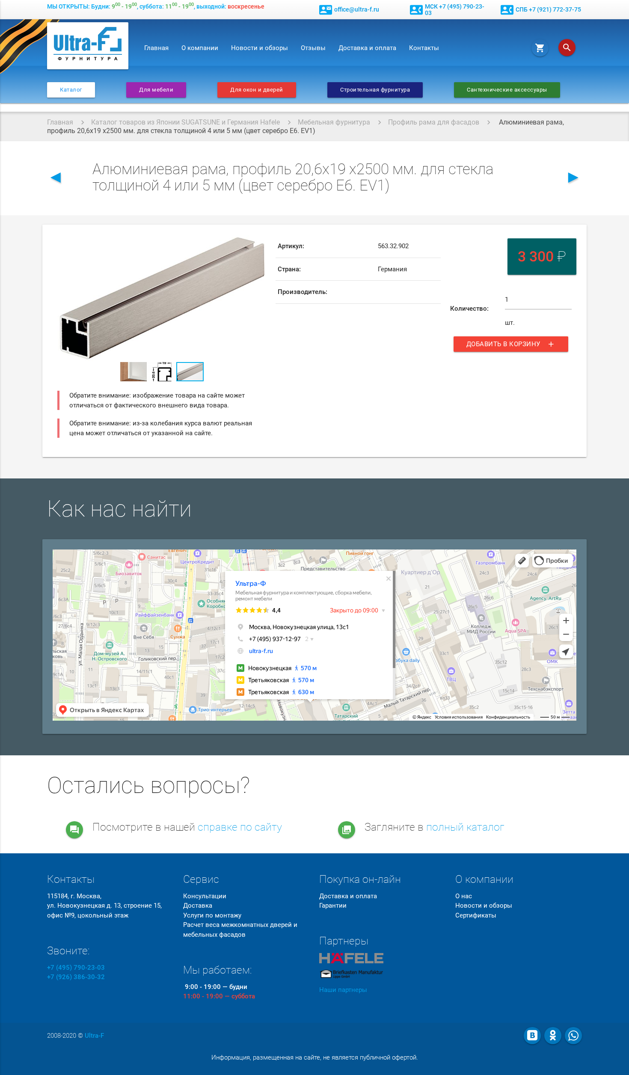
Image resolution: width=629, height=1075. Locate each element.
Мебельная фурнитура (334, 122)
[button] (258, 242)
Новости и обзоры (259, 48)
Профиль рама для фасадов (433, 122)
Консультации (204, 896)
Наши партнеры (343, 990)
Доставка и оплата (367, 48)
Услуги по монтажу (212, 915)
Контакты (424, 48)
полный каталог (465, 827)
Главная (156, 48)
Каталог (71, 89)
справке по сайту (240, 827)
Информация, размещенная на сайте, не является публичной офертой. (314, 1057)
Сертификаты (475, 915)
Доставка (197, 905)
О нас (463, 896)
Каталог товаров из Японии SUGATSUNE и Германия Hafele (185, 122)
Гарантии (333, 905)
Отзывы (313, 48)
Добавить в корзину (510, 344)
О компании (199, 48)
